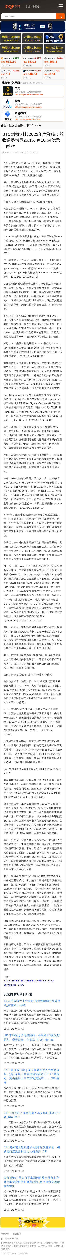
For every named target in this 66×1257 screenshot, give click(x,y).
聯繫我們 (5, 1234)
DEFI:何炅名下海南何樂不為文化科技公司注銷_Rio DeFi (32, 1114)
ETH (11, 980)
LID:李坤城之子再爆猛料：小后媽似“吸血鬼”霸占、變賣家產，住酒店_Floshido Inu (32, 1037)
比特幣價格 (23, 1253)
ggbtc (12, 984)
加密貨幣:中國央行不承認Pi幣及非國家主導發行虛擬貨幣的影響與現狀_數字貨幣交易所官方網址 (32, 1181)
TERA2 (20, 984)
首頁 (3, 125)
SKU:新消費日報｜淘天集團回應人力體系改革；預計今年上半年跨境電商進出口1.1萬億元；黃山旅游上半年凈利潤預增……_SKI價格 (32, 1076)
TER (22, 980)
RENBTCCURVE (34, 980)
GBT (16, 980)
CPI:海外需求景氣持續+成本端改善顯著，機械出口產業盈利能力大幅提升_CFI (32, 1149)
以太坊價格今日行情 (21, 125)
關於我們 (17, 1234)
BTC (6, 980)
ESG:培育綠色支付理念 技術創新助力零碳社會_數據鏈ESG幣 (32, 1003)
